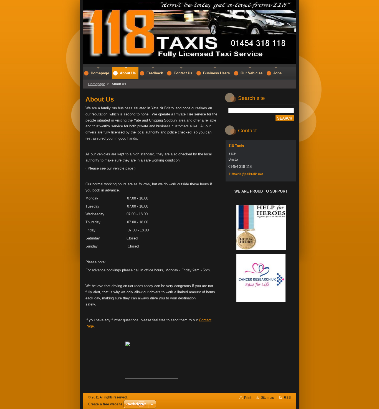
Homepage (96, 84)
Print (247, 397)
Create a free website (105, 404)
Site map (267, 397)
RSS (287, 397)
